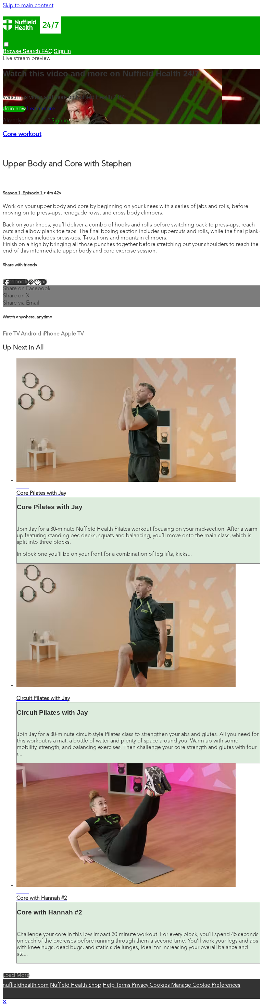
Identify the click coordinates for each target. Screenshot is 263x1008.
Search (32, 51)
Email (40, 282)
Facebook (16, 282)
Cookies (160, 985)
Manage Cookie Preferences (205, 985)
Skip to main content (28, 6)
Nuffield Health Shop (75, 985)
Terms (124, 985)
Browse (13, 51)
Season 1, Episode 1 (23, 193)
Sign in (59, 121)
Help (109, 985)
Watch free (14, 109)
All (40, 348)
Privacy (141, 985)
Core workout (22, 134)
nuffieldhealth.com (26, 985)
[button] (6, 44)
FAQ (46, 51)
